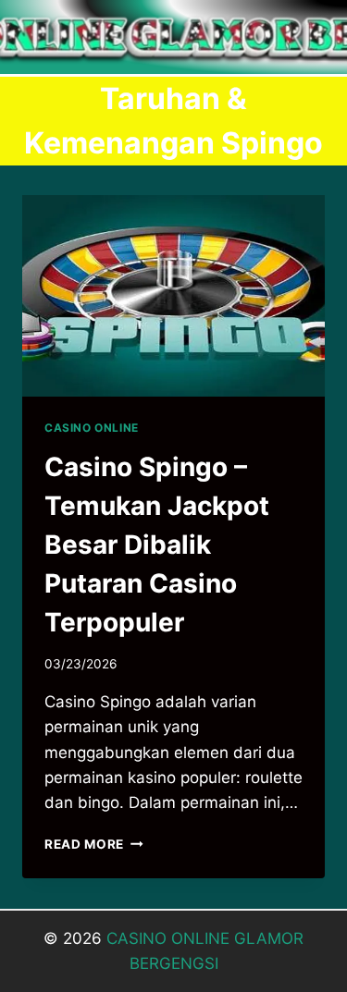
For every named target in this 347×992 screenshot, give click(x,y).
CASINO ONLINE (91, 428)
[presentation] (173, 296)
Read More (93, 844)
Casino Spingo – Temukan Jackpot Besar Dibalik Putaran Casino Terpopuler (156, 544)
